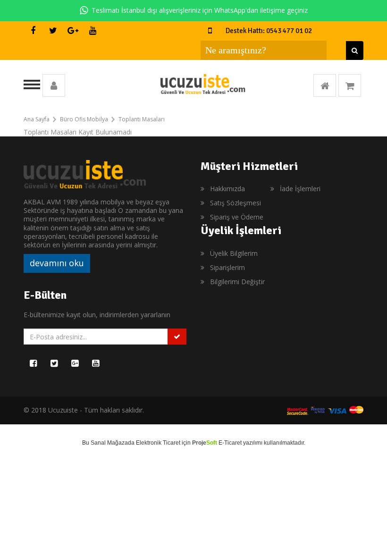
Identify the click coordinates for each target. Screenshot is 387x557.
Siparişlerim (227, 267)
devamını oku (57, 263)
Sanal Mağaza (109, 442)
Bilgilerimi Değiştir (237, 281)
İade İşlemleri (300, 188)
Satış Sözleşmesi (235, 202)
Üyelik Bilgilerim (234, 253)
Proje (204, 442)
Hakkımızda (227, 188)
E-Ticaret (230, 442)
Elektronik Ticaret (158, 442)
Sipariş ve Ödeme (236, 216)
